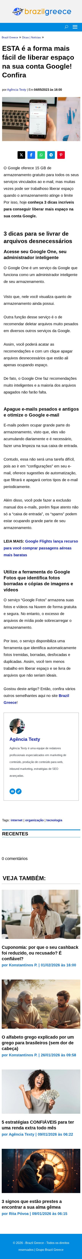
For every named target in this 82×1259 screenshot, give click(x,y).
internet (17, 820)
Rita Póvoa (19, 1214)
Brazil (64, 696)
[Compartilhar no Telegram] (51, 155)
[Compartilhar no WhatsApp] (41, 155)
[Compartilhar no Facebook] (31, 155)
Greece (10, 702)
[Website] (19, 791)
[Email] (12, 791)
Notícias (36, 37)
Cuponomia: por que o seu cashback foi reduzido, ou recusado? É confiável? (40, 953)
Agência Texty (16, 89)
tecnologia (54, 820)
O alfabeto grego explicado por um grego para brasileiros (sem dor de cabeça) (38, 1043)
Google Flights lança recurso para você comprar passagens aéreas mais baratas (41, 548)
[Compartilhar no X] (21, 155)
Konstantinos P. (23, 965)
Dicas (25, 37)
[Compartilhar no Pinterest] (61, 155)
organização (34, 820)
